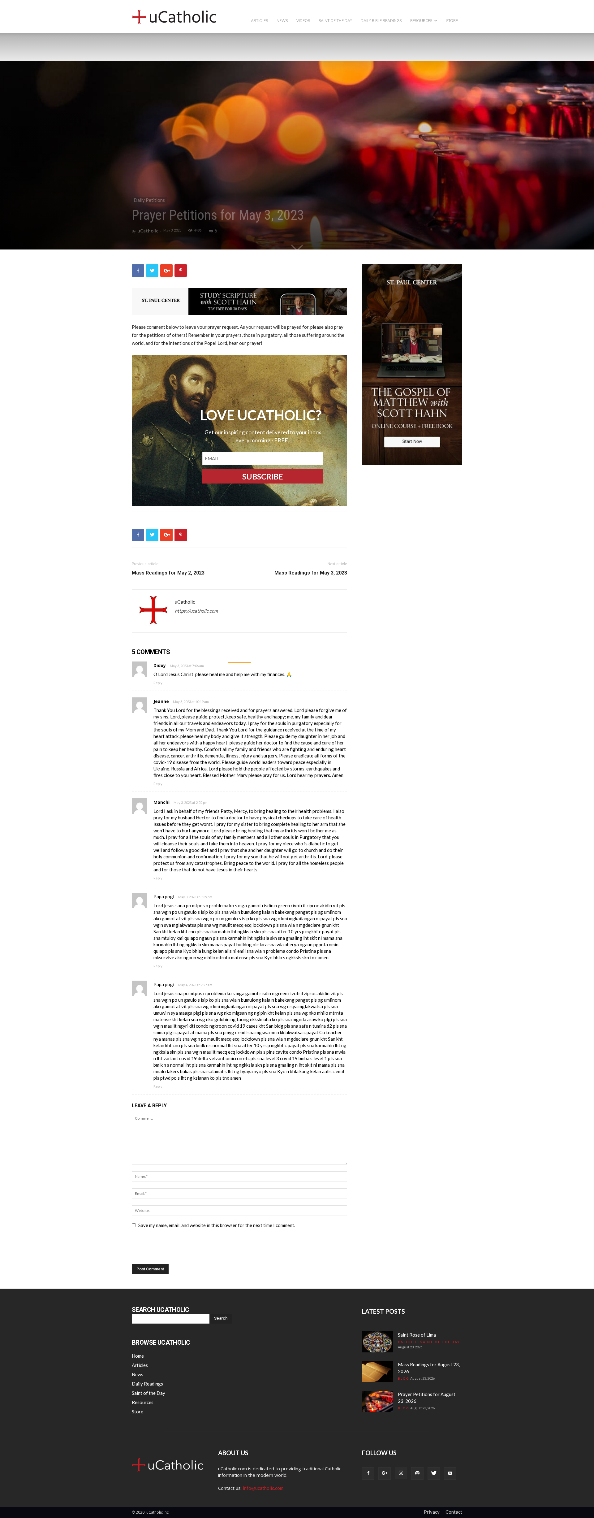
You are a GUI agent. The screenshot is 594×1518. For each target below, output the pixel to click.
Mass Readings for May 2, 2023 (168, 573)
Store (452, 20)
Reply (157, 683)
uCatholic (147, 230)
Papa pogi (163, 896)
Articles (259, 20)
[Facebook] (368, 1473)
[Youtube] (450, 1473)
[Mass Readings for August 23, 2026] (377, 1371)
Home (138, 1356)
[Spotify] (417, 1473)
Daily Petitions (149, 200)
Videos (303, 20)
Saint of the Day (335, 20)
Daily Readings (147, 1383)
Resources (421, 20)
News (282, 20)
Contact (454, 1512)
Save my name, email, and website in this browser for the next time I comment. (216, 1225)
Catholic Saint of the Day (429, 1342)
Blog (403, 1378)
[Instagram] (401, 1473)
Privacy (432, 1512)
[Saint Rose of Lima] (377, 1342)
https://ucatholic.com (196, 611)
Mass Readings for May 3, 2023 (310, 573)
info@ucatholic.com (263, 1488)
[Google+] (384, 1473)
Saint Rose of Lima (417, 1335)
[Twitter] (434, 1473)
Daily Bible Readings (381, 20)
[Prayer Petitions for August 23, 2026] (377, 1401)
